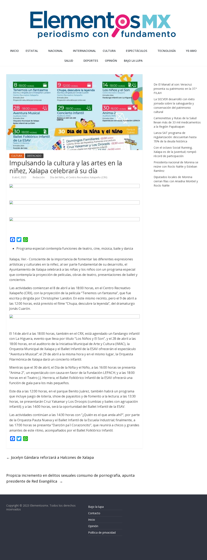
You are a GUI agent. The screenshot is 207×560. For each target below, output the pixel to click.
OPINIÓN (111, 61)
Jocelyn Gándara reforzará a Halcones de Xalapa (50, 457)
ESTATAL (32, 51)
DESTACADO (34, 155)
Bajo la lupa (133, 61)
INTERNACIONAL (84, 51)
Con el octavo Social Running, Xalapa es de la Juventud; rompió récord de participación (175, 152)
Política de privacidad (102, 532)
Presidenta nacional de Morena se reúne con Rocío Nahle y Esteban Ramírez (176, 166)
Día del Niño (57, 177)
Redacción (39, 177)
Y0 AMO (191, 51)
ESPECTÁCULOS (136, 51)
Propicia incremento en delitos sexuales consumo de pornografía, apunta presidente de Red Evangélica (70, 478)
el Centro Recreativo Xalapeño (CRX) (86, 177)
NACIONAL (55, 51)
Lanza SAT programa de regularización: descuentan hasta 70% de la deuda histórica (175, 137)
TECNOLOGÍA (166, 51)
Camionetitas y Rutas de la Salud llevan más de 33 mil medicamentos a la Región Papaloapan (177, 122)
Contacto (94, 513)
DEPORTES (90, 61)
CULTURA (109, 51)
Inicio (14, 51)
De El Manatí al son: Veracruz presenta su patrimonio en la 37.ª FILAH (175, 88)
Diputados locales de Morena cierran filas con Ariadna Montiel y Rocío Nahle (176, 181)
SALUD (68, 61)
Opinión (93, 526)
